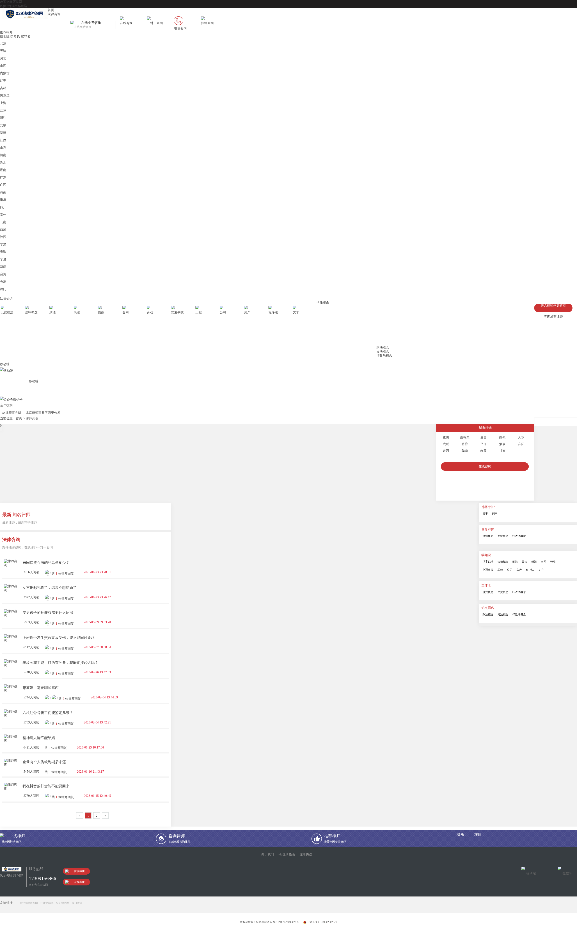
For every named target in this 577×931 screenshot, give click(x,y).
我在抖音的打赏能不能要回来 (46, 786)
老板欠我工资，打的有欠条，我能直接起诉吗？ (60, 663)
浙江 (3, 118)
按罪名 (25, 36)
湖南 (3, 170)
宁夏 (3, 259)
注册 (477, 834)
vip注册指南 (286, 854)
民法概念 (382, 351)
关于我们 (267, 854)
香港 (3, 281)
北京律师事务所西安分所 (43, 412)
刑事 (494, 513)
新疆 (3, 266)
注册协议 (306, 854)
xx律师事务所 (11, 412)
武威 (446, 444)
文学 (540, 569)
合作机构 (6, 405)
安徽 (3, 125)
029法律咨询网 (29, 903)
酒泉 (502, 444)
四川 (3, 207)
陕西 (3, 237)
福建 (3, 132)
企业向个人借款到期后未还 (44, 762)
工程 (500, 569)
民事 (485, 513)
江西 (3, 140)
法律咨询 (54, 14)
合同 (543, 561)
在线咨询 (485, 466)
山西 (3, 65)
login (3, 6)
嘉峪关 (464, 437)
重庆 (3, 199)
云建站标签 (47, 903)
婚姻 (534, 561)
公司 (509, 569)
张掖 (465, 444)
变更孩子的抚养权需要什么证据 (48, 613)
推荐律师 (6, 32)
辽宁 (3, 80)
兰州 (446, 437)
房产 (519, 569)
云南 (3, 222)
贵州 (3, 214)
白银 (502, 437)
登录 (460, 834)
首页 (51, 10)
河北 (3, 58)
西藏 (3, 229)
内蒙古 (4, 73)
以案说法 (488, 561)
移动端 (22, 6)
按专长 (15, 36)
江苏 (3, 110)
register (12, 6)
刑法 (515, 561)
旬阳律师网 (62, 903)
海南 (3, 192)
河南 (3, 155)
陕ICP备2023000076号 (286, 922)
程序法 (530, 569)
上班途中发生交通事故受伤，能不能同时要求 (59, 638)
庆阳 (521, 444)
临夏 (483, 451)
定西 (446, 451)
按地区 (4, 36)
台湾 (3, 274)
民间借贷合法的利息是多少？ (46, 562)
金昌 (483, 437)
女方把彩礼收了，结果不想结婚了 (50, 587)
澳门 (3, 289)
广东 (3, 177)
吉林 (3, 88)
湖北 (3, 162)
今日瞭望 (77, 903)
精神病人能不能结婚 (39, 738)
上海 (3, 103)
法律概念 (322, 303)
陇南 (465, 451)
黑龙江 (4, 95)
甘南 (502, 451)
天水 (521, 437)
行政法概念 (384, 355)
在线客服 (79, 871)
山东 (3, 147)
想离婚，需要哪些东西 (41, 688)
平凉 (483, 444)
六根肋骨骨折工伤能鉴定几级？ (48, 713)
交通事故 (488, 569)
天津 (3, 51)
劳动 (553, 561)
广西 (3, 185)
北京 (3, 43)
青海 (3, 252)
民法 (524, 561)
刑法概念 (382, 347)
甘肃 (3, 244)
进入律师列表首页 (553, 305)
